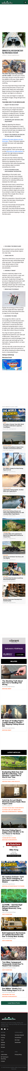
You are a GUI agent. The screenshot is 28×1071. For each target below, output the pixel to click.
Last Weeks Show (15, 809)
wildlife (17, 781)
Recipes (3, 1047)
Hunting (4, 781)
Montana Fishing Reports (9, 811)
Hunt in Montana (7, 914)
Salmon (3, 1045)
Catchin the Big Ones (8, 807)
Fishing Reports (19, 807)
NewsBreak (18, 1042)
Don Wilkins (5, 994)
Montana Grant (6, 688)
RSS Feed (17, 1040)
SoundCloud (18, 1037)
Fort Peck (12, 994)
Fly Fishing (21, 886)
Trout (2, 1040)
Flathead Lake (6, 809)
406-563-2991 (13, 853)
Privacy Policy (18, 1054)
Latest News (4, 1054)
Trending (20, 811)
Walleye (3, 1042)
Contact (3, 1061)
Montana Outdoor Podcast (10, 886)
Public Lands (11, 781)
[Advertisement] (14, 19)
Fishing (14, 837)
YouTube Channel (19, 1035)
